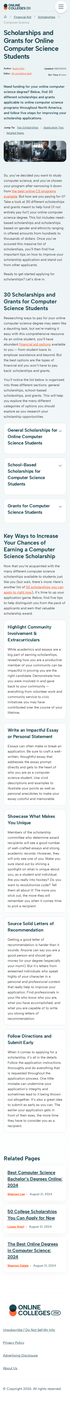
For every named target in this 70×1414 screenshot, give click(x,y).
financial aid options (35, 344)
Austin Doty (18, 68)
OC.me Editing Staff (21, 73)
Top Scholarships (27, 127)
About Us (10, 1368)
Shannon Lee (16, 1194)
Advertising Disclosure (20, 1355)
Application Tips (53, 127)
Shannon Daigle (18, 1265)
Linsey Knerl (15, 1226)
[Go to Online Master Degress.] (5, 17)
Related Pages (15, 133)
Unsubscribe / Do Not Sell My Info (29, 1330)
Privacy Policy (13, 1343)
